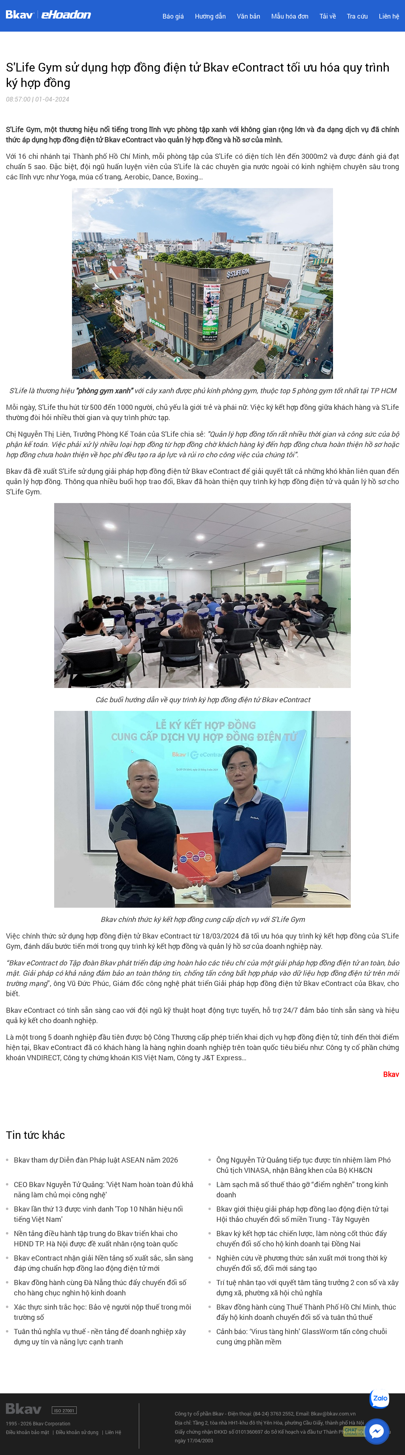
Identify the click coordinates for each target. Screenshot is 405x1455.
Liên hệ (389, 16)
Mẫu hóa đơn (289, 16)
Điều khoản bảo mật (27, 1432)
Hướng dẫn (210, 16)
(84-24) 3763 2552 (273, 1413)
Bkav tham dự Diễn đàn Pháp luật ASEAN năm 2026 (96, 1160)
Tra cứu (357, 16)
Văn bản (248, 16)
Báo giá (173, 16)
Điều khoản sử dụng (77, 1432)
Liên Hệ (113, 1432)
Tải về (328, 16)
